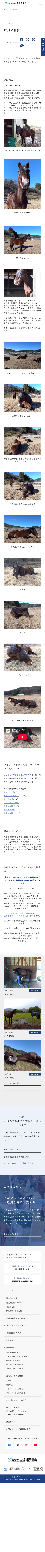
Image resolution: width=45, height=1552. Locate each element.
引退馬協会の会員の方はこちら (17, 1157)
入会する (9, 1381)
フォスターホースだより (16, 1325)
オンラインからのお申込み (21, 913)
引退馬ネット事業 (13, 1361)
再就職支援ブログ (13, 1333)
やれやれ (7, 799)
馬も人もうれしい (11, 795)
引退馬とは (10, 1307)
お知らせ (10, 1340)
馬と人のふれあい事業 (15, 1365)
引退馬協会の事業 (13, 1352)
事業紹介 (10, 1347)
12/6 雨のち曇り (11, 802)
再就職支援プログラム (15, 1369)
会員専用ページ (12, 1422)
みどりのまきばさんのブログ (20, 775)
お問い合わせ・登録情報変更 (18, 1429)
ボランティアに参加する (15, 1393)
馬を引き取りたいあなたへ (17, 1400)
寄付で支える (11, 1385)
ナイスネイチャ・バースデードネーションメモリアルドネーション (16, 1411)
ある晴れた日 (9, 809)
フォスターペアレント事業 (16, 1356)
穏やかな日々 (9, 813)
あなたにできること (12, 1234)
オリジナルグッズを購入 (15, 1389)
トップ (6, 10)
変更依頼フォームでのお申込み (17, 916)
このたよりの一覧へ (12, 1083)
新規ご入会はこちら (12, 1149)
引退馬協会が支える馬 (15, 1318)
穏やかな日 (8, 806)
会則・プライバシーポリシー (22, 1477)
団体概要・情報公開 (14, 1311)
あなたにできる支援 (14, 1376)
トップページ (11, 1290)
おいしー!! (8, 792)
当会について (11, 1298)
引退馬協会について (14, 1303)
